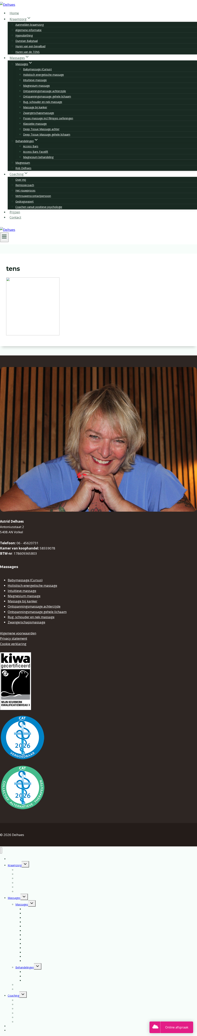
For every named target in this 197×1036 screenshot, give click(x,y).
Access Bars (30, 146)
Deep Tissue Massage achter (41, 129)
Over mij (20, 179)
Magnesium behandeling (38, 157)
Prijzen (15, 212)
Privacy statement (13, 638)
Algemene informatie (28, 30)
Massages (14, 898)
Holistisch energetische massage (43, 74)
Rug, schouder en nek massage (42, 102)
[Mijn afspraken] (156, 1027)
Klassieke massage (35, 123)
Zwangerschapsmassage (38, 113)
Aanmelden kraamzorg (29, 24)
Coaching (13, 995)
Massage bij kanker (35, 107)
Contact (15, 217)
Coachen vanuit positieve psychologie (38, 207)
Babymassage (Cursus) (37, 69)
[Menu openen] (4, 237)
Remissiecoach (24, 185)
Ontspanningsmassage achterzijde (44, 91)
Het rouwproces (25, 190)
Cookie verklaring (13, 644)
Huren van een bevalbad (30, 46)
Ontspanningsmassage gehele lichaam (47, 96)
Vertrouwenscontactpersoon (33, 196)
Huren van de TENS (27, 52)
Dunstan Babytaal (26, 41)
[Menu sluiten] (1, 850)
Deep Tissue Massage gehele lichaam (46, 134)
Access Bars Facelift (35, 151)
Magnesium (22, 162)
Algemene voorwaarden (18, 633)
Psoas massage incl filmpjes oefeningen (48, 118)
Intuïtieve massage (35, 80)
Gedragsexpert (24, 201)
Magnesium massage (36, 85)
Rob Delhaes (23, 168)
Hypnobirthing (24, 35)
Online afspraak (176, 1027)
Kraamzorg (15, 865)
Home (14, 13)
